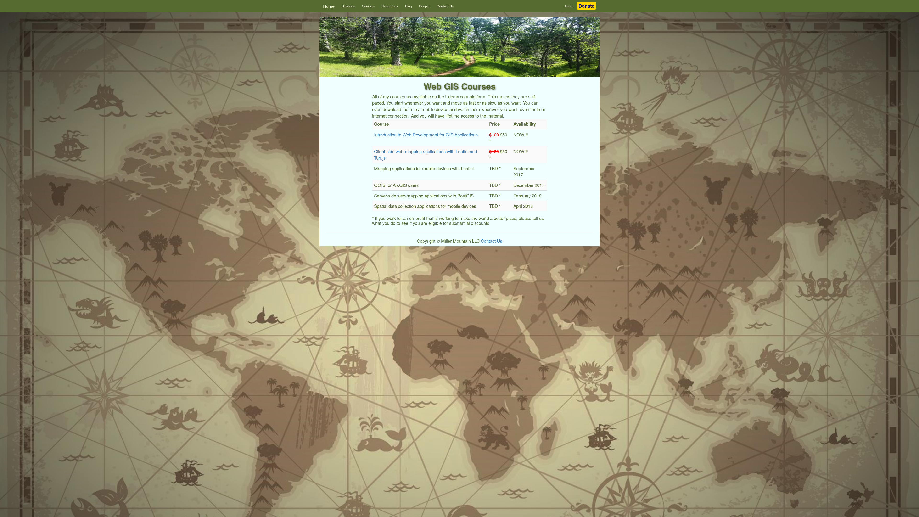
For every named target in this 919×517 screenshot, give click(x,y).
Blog (408, 6)
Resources (390, 6)
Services (348, 6)
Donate (586, 5)
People (424, 6)
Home (329, 6)
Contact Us (445, 6)
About (569, 6)
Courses (368, 6)
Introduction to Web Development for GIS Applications (426, 134)
